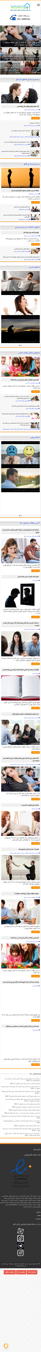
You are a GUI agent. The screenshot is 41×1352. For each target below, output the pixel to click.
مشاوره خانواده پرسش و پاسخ (27, 227)
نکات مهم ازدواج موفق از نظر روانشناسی (28, 106)
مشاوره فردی (34, 267)
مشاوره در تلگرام (9, 1272)
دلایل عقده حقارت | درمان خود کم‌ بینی (30, 293)
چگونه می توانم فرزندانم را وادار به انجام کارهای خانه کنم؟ (26, 406)
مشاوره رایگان (37, 1150)
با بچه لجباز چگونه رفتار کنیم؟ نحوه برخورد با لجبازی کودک (16, 414)
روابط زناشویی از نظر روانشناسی (22, 249)
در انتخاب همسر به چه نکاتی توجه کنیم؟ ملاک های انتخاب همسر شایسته (21, 624)
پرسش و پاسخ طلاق (31, 164)
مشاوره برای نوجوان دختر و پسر (30, 805)
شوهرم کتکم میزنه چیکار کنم (31, 232)
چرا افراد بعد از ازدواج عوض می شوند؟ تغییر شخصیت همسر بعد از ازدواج (20, 531)
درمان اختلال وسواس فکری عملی (31, 463)
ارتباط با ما (38, 1219)
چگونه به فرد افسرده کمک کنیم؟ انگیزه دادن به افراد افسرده (25, 487)
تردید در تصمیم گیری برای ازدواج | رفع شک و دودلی (17, 142)
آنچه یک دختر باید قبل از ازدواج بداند (31, 57)
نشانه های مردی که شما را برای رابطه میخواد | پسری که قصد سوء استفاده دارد (21, 44)
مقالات (39, 1216)
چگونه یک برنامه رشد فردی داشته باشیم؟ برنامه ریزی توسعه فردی (24, 317)
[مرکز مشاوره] (20, 17)
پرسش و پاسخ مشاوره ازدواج (28, 79)
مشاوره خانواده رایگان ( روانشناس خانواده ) (11, 57)
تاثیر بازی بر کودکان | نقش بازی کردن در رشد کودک (31, 70)
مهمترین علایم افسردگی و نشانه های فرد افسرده (28, 511)
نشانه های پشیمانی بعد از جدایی (22, 207)
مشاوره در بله (21, 1272)
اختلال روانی (35, 437)
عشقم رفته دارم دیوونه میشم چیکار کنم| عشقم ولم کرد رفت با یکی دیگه (21, 1129)
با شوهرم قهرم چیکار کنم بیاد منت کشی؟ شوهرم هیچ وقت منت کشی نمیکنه (21, 257)
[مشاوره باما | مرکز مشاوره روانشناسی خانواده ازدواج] (20, 7)
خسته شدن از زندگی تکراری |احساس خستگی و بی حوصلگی (22, 1026)
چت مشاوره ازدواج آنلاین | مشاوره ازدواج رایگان (25, 714)
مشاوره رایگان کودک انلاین (29, 353)
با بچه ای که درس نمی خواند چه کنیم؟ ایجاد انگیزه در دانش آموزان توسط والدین (17, 397)
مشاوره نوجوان (6, 429)
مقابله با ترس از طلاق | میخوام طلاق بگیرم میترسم (25, 191)
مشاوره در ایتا (32, 1272)
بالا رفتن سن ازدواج (35, 123)
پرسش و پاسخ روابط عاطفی (31, 137)
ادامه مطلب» (35, 118)
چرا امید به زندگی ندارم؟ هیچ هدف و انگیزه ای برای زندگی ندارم (11, 68)
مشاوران (38, 1212)
